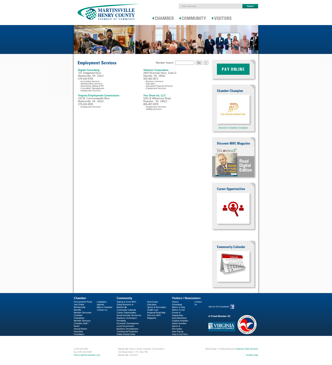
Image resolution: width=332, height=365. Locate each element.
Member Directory (82, 321)
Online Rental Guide (126, 334)
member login (252, 355)
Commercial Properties (127, 331)
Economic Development (128, 323)
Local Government (125, 326)
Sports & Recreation (156, 307)
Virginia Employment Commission (98, 95)
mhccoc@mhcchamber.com (87, 355)
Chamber (80, 298)
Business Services (82, 339)
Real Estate (152, 302)
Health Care (152, 310)
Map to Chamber (104, 307)
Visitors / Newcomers (186, 298)
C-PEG (77, 337)
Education (151, 304)
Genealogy (177, 304)
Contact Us (102, 310)
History (175, 302)
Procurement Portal (83, 302)
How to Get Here (180, 334)
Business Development (127, 329)
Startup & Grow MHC (126, 302)
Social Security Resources (129, 315)
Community (124, 298)
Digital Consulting (89, 70)
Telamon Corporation (155, 70)
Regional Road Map (156, 312)
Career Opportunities (126, 312)
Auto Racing (177, 331)
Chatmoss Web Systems (246, 349)
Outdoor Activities (180, 321)
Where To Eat (178, 310)
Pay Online (233, 69)
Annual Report (80, 329)
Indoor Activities (179, 323)
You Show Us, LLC (154, 95)
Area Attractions (179, 318)
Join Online (79, 304)
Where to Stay (178, 307)
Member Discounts (82, 312)
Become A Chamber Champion (233, 128)
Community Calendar (126, 310)
